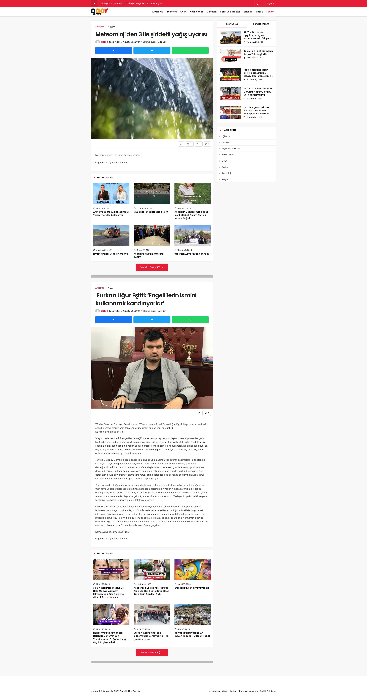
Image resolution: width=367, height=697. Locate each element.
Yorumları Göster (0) (150, 267)
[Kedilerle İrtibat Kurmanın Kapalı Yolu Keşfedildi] (230, 56)
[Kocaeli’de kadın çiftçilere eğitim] (152, 235)
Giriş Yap (270, 3)
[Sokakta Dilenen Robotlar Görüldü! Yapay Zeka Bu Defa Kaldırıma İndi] (230, 93)
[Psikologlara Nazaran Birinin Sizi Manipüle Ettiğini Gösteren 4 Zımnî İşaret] (230, 74)
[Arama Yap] (257, 3)
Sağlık (259, 11)
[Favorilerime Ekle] (181, 144)
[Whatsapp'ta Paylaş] (190, 50)
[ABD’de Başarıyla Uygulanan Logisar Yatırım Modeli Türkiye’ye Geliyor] (230, 37)
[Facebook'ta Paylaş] (113, 50)
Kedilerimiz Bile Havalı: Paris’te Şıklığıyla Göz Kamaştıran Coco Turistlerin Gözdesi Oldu (151, 591)
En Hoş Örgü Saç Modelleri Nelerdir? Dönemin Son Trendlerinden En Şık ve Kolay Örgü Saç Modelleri (109, 637)
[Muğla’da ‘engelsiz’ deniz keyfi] (152, 193)
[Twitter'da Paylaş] (151, 50)
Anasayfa (157, 11)
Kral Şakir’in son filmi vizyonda (191, 587)
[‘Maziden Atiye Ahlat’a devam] (192, 235)
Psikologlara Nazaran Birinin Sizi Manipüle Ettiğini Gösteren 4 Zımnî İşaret (258, 74)
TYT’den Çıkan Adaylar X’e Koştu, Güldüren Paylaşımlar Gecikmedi (257, 110)
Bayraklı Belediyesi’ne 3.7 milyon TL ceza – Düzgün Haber (192, 634)
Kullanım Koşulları (248, 691)
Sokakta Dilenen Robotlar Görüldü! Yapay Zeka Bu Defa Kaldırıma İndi (258, 91)
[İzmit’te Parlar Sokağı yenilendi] (111, 235)
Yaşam (270, 11)
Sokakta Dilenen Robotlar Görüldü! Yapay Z (118, 3)
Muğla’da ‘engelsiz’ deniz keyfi (151, 211)
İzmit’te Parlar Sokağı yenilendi (110, 253)
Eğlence (248, 11)
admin (105, 41)
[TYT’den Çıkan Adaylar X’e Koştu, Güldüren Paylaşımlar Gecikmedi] (230, 112)
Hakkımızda (214, 691)
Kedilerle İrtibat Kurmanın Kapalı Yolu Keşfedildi (258, 53)
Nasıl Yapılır (196, 11)
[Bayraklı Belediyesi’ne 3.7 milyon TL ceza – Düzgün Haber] (192, 614)
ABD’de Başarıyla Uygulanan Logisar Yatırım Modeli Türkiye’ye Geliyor (258, 37)
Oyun (183, 11)
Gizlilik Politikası (268, 691)
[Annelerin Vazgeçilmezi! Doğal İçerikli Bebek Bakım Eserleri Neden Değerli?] (192, 193)
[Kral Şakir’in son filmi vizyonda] (192, 569)
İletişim (233, 691)
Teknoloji (172, 11)
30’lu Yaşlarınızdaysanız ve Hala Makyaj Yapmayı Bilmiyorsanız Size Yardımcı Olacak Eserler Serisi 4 (108, 592)
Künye (225, 691)
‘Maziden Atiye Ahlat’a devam (191, 253)
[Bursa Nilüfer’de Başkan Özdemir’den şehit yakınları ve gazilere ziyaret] (152, 614)
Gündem (212, 11)
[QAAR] (99, 11)
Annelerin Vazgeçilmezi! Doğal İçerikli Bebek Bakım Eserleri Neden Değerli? (191, 215)
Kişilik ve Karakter (230, 11)
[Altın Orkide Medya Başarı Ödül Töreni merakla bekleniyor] (111, 193)
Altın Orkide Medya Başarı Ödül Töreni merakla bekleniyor (111, 213)
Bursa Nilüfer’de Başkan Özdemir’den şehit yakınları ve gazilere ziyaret (151, 636)
